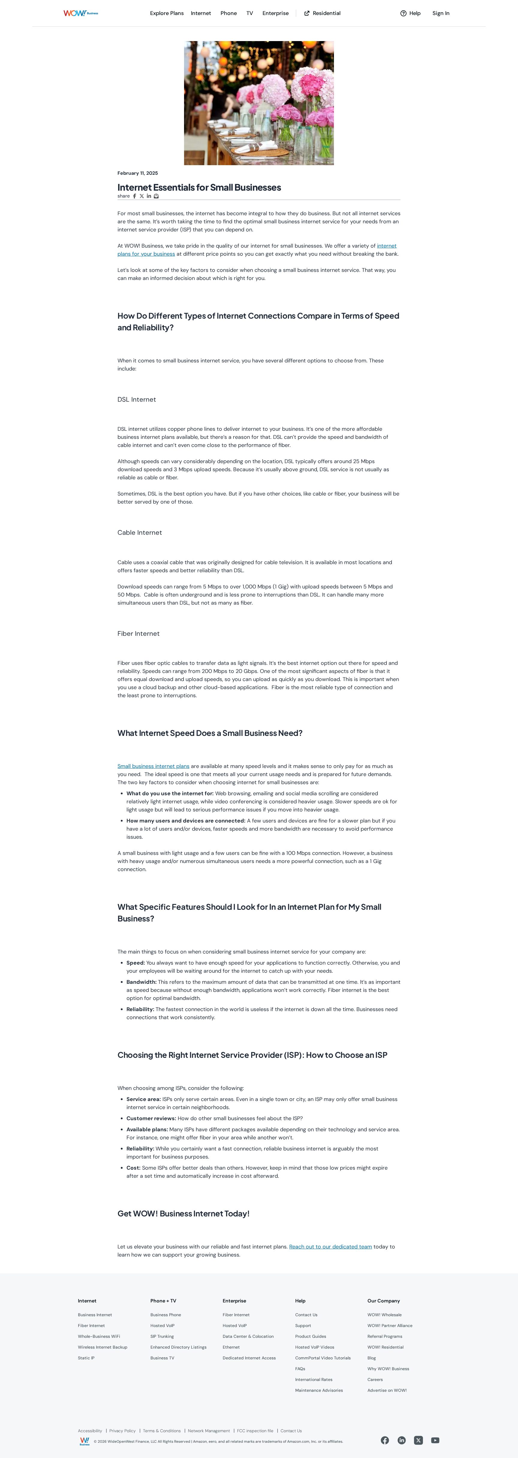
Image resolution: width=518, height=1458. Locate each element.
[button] (81, 13)
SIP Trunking (162, 1336)
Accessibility (90, 1430)
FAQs (300, 1368)
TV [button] (249, 13)
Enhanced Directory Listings (178, 1347)
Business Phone (165, 1314)
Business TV (162, 1358)
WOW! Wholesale (385, 1314)
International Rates (313, 1379)
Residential (327, 13)
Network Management (209, 1430)
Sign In (441, 13)
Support (303, 1325)
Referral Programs (385, 1336)
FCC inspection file (255, 1430)
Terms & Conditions (162, 1430)
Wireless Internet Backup (102, 1347)
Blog (372, 1358)
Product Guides (310, 1336)
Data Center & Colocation (248, 1336)
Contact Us (306, 1314)
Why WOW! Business (388, 1368)
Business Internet (95, 1314)
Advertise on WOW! (387, 1390)
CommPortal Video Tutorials (323, 1358)
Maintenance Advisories (319, 1390)
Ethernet (231, 1347)
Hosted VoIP (162, 1325)
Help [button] (415, 13)
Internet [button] (201, 13)
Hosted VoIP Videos (314, 1347)
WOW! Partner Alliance (390, 1325)
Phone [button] (229, 13)
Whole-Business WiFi (99, 1336)
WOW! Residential (385, 1347)
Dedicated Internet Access (249, 1358)
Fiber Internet (91, 1325)
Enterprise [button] (276, 13)
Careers (375, 1379)
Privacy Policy (122, 1430)
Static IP (86, 1358)
